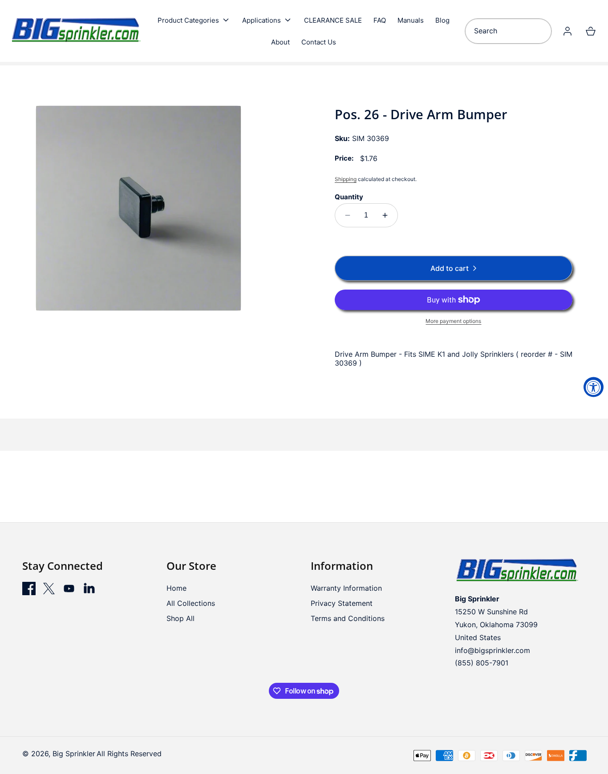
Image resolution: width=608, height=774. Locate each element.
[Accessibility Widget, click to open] (594, 387)
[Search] (541, 31)
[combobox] (508, 31)
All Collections (190, 603)
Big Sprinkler (74, 753)
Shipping (346, 179)
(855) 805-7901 (481, 662)
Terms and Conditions (348, 618)
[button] (194, 20)
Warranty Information (346, 588)
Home (176, 588)
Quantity (349, 197)
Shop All (180, 618)
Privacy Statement (342, 603)
